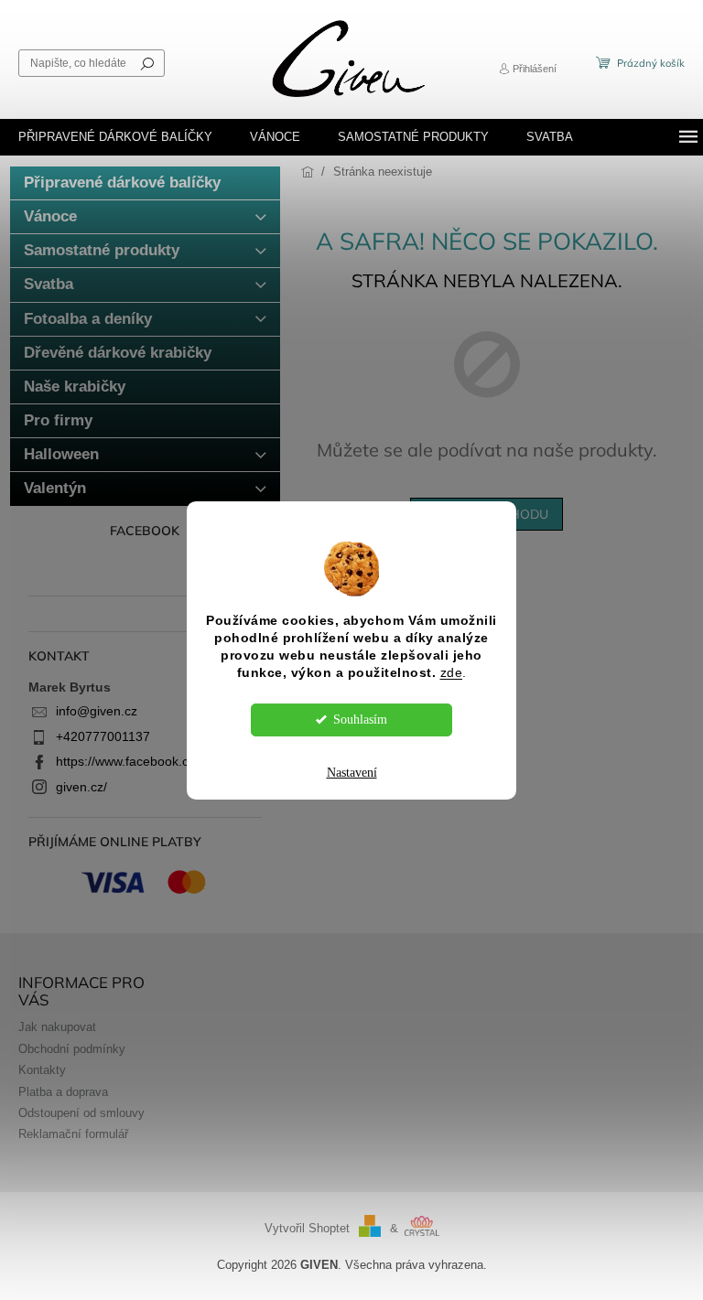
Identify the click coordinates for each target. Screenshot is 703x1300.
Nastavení (352, 772)
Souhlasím (360, 719)
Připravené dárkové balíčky (122, 182)
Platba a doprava (63, 1092)
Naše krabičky (74, 386)
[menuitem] (115, 137)
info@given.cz (96, 711)
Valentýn (55, 488)
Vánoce (50, 216)
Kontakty (42, 1070)
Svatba (48, 284)
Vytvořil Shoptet (307, 1228)
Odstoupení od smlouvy (81, 1113)
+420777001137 (103, 736)
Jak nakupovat (57, 1027)
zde (451, 673)
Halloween (61, 454)
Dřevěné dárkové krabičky (117, 352)
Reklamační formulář (73, 1134)
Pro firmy (58, 420)
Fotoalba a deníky (88, 319)
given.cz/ (81, 786)
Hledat (147, 63)
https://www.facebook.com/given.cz (157, 761)
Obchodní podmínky (71, 1049)
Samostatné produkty (101, 250)
